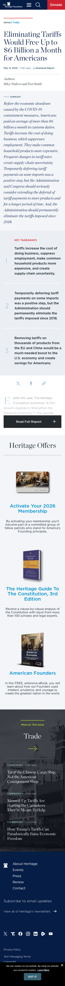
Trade (15, 22)
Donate (56, 5)
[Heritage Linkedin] (36, 934)
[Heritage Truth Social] (13, 934)
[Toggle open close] (54, 408)
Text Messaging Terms (17, 956)
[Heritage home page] (6, 865)
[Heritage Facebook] (20, 934)
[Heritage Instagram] (28, 934)
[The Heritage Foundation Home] (12, 5)
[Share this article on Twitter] (18, 383)
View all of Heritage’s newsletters (27, 911)
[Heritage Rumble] (43, 934)
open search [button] (38, 5)
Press (17, 876)
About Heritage (25, 864)
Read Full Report (29, 421)
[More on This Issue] (32, 748)
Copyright (10, 962)
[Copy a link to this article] (43, 383)
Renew (18, 882)
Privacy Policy (12, 949)
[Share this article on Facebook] (31, 383)
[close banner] (62, 965)
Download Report (45, 68)
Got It (32, 976)
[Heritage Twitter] (5, 934)
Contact (19, 888)
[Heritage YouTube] (51, 934)
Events (18, 870)
